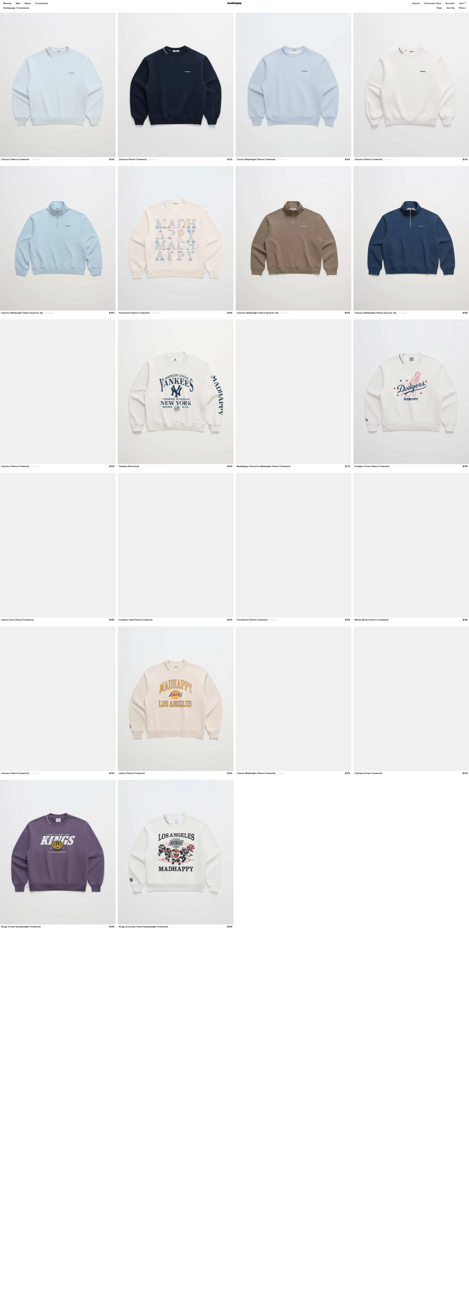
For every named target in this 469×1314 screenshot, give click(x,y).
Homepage (9, 8)
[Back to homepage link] (234, 3)
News (28, 3)
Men (18, 3)
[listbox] (439, 8)
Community (41, 3)
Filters (462, 8)
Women (7, 3)
